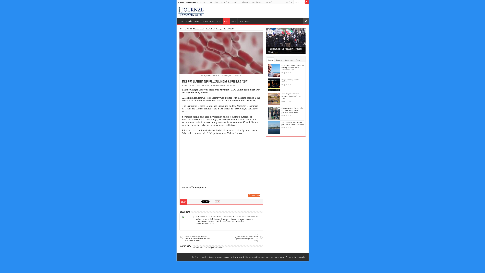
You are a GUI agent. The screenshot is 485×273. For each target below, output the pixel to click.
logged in (205, 247)
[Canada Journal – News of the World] (191, 11)
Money (219, 21)
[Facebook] (289, 2)
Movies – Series (208, 21)
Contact (203, 2)
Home (183, 29)
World (226, 21)
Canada (189, 21)
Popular (279, 60)
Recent (270, 60)
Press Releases (244, 21)
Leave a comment (219, 85)
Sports (233, 21)
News (186, 85)
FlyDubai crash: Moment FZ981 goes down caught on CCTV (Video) (246, 238)
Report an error (254, 195)
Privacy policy (213, 2)
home (181, 21)
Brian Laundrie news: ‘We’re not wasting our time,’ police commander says (293, 67)
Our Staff (269, 2)
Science (197, 21)
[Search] (307, 2)
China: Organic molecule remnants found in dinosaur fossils (292, 96)
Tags (298, 60)
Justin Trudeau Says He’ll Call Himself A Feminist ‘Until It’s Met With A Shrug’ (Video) (197, 238)
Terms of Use (224, 2)
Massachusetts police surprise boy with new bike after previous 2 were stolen (292, 110)
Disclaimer (235, 2)
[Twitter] (291, 2)
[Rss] (287, 2)
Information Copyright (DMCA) (252, 2)
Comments (289, 60)
